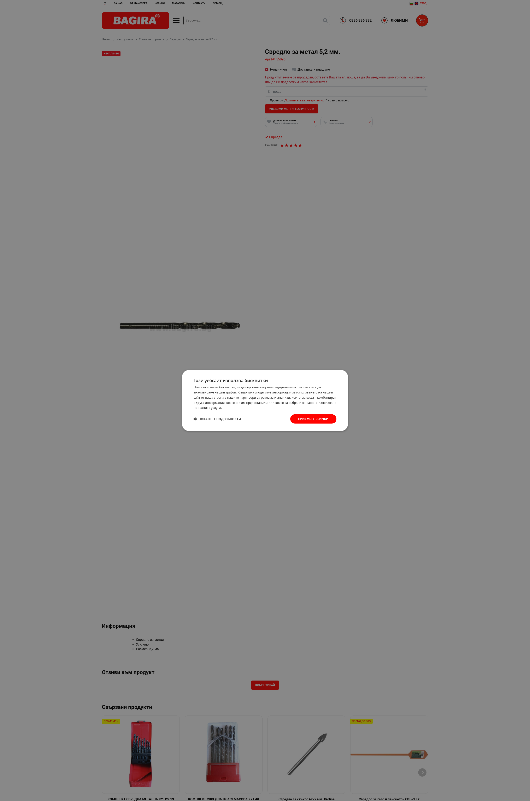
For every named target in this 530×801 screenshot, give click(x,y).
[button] (217, 419)
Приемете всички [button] (313, 419)
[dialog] (265, 400)
